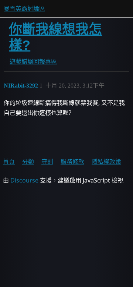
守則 (47, 161)
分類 (28, 161)
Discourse (24, 180)
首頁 (9, 161)
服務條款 (72, 161)
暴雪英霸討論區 (24, 9)
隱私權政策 (106, 161)
